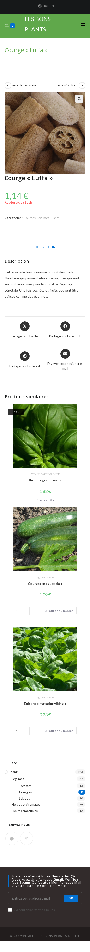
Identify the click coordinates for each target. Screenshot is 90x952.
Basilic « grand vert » (45, 480)
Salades (24, 798)
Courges (30, 218)
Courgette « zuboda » (45, 583)
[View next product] (82, 85)
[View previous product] (8, 85)
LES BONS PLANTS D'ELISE (38, 29)
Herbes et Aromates (41, 474)
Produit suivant (68, 85)
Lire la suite (45, 500)
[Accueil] (6, 58)
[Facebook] (40, 6)
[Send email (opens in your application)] (51, 6)
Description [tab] (45, 247)
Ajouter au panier (59, 611)
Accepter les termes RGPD (34, 910)
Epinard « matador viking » (45, 703)
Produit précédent (24, 85)
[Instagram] (46, 6)
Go (70, 898)
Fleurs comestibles (25, 811)
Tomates (25, 786)
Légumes (43, 218)
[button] (79, 99)
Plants (55, 218)
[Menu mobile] (83, 26)
